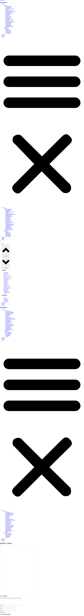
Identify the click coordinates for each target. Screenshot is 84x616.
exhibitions (3, 35)
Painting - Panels (8, 30)
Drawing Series (8, 24)
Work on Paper (8, 31)
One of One (7, 20)
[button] (42, 122)
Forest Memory (8, 14)
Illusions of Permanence (9, 26)
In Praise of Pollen (8, 16)
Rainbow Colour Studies (9, 21)
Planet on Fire (8, 17)
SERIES (5, 5)
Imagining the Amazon (9, 13)
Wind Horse (8, 27)
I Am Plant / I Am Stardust (10, 8)
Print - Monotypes (8, 33)
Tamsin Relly (3, 2)
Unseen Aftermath (8, 6)
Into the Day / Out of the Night (10, 11)
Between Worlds (8, 7)
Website (1, 610)
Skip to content (2, 0)
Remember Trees (8, 23)
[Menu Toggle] (0, 242)
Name (1, 606)
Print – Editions (8, 333)
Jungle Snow (8, 217)
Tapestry (7, 231)
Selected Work (8, 210)
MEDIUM (5, 28)
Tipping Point (8, 15)
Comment (2, 605)
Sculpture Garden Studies (10, 224)
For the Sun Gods (8, 18)
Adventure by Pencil (9, 25)
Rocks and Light (8, 22)
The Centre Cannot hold (9, 19)
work (3, 4)
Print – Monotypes (6, 301)
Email (1, 608)
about (3, 34)
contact (3, 36)
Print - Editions (8, 32)
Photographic (8, 29)
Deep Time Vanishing (9, 10)
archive (3, 238)
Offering (7, 9)
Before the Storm (8, 12)
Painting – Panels (6, 299)
